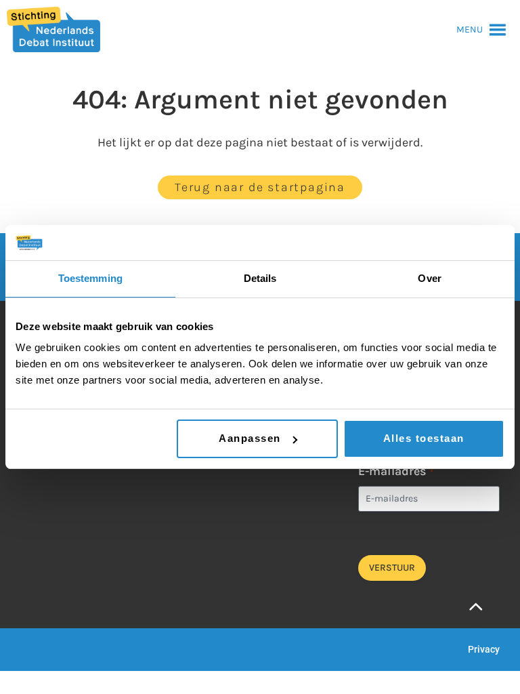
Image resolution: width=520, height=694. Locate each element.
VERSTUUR (392, 567)
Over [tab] (429, 278)
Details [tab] (260, 278)
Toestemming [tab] (90, 278)
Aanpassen (250, 438)
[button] (469, 30)
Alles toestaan (423, 438)
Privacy (484, 649)
